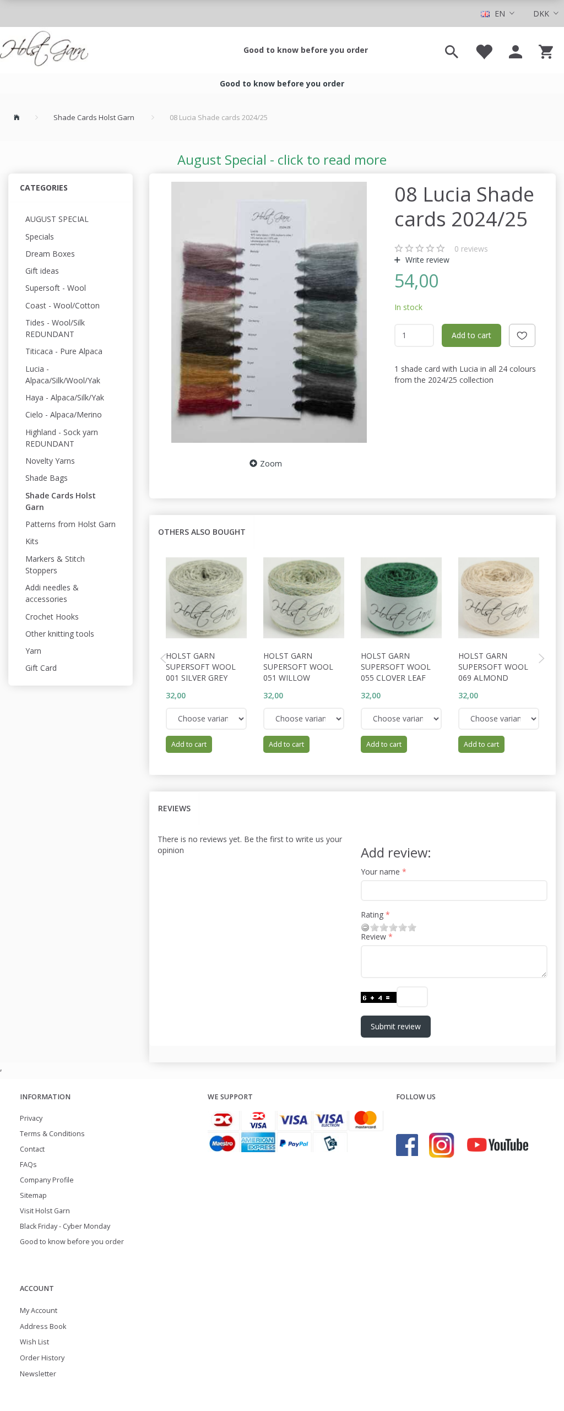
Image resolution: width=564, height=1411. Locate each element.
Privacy (31, 1118)
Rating (372, 914)
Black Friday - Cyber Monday (65, 1226)
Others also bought (202, 532)
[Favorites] (484, 50)
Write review (426, 259)
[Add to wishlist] (522, 335)
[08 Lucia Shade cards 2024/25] (269, 312)
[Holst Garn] (44, 50)
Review (373, 936)
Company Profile (47, 1180)
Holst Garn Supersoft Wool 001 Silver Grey (201, 666)
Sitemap (33, 1195)
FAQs (28, 1164)
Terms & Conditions (52, 1133)
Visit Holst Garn (45, 1210)
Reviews (174, 808)
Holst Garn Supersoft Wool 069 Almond (493, 666)
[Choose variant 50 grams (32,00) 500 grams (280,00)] (206, 719)
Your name (380, 871)
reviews (471, 248)
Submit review (396, 1026)
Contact (32, 1149)
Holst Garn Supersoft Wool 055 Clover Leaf (396, 666)
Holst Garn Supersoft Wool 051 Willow (298, 666)
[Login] (515, 50)
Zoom (271, 463)
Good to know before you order (305, 50)
